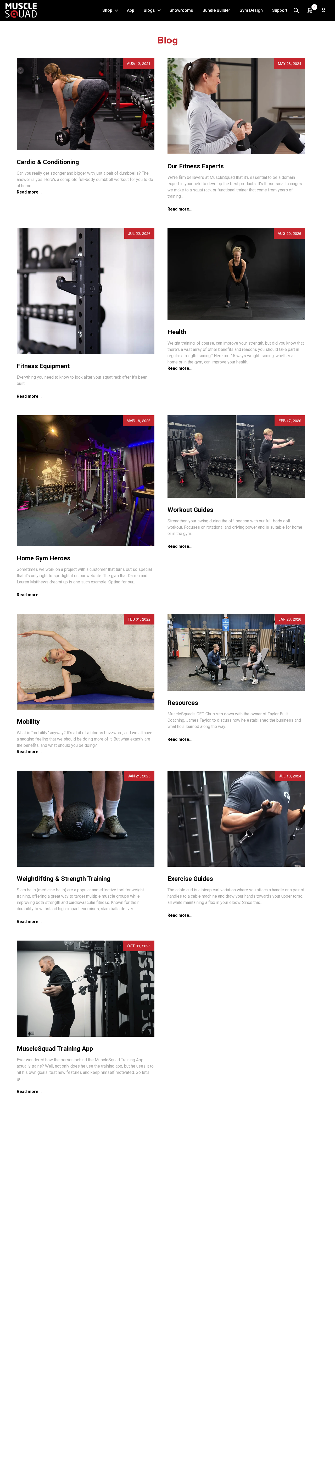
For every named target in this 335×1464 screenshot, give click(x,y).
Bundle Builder (216, 10)
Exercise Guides (190, 878)
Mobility (28, 721)
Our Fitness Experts (196, 166)
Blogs (149, 10)
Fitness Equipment (43, 366)
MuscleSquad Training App (55, 1048)
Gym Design (251, 10)
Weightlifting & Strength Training (63, 878)
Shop (107, 10)
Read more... (29, 192)
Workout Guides (190, 509)
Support (279, 10)
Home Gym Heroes (43, 558)
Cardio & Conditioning (48, 162)
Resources (183, 702)
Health (177, 332)
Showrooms (181, 10)
